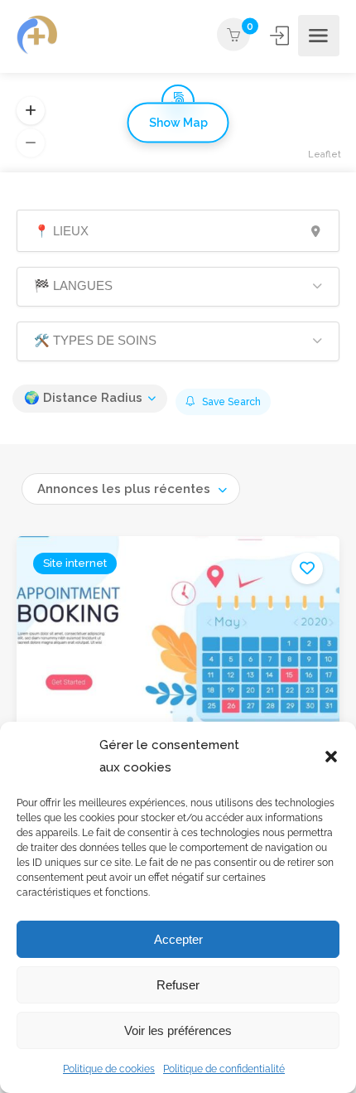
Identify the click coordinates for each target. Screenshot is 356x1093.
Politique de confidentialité (224, 1069)
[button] (331, 756)
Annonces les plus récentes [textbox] (123, 488)
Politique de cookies (109, 1069)
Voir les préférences (178, 1030)
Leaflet (324, 154)
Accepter (178, 939)
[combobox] (131, 489)
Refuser (178, 985)
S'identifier (280, 36)
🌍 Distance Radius (83, 397)
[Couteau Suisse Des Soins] (37, 36)
